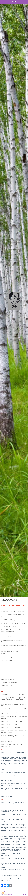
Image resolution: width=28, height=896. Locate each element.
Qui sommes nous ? (14, 894)
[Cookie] (3, 893)
